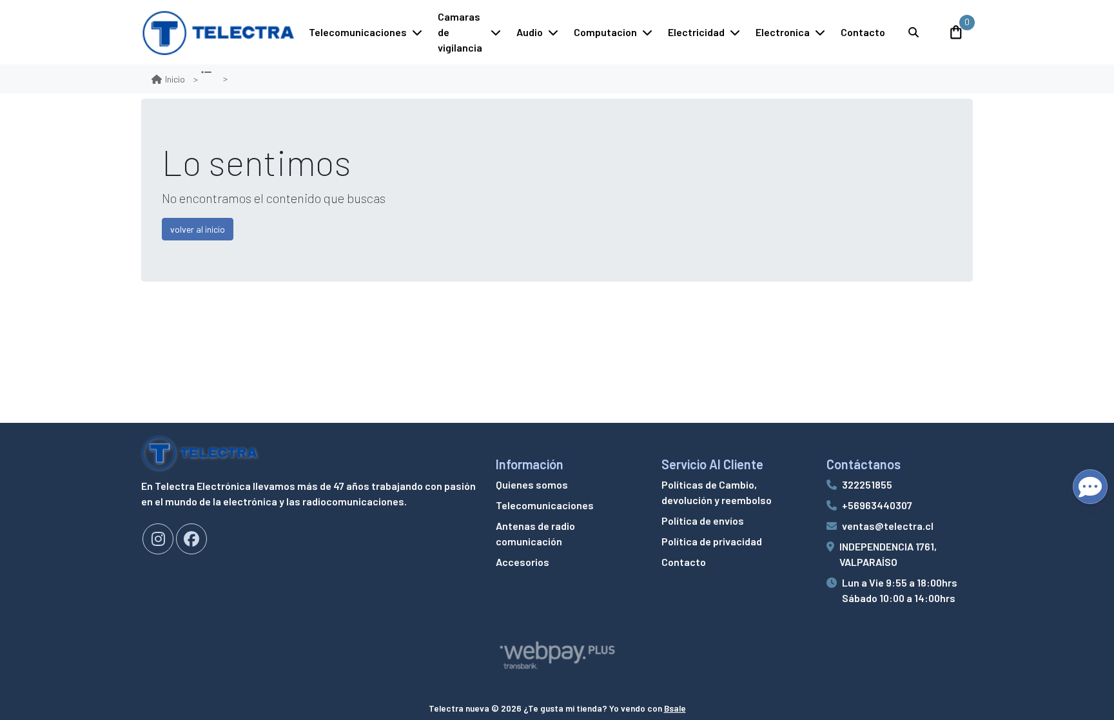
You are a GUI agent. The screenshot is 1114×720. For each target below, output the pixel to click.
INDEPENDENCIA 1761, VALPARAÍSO (888, 554)
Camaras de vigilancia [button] (460, 32)
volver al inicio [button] (197, 229)
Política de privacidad (711, 541)
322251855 (867, 484)
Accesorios (522, 562)
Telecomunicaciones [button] (358, 32)
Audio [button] (529, 32)
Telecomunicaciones (545, 505)
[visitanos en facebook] (191, 538)
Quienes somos (532, 484)
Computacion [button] (605, 32)
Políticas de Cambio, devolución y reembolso (716, 492)
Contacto (863, 32)
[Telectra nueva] (218, 32)
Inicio (175, 78)
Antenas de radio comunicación (535, 533)
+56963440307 (877, 505)
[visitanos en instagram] (157, 538)
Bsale (675, 708)
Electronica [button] (783, 32)
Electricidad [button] (696, 32)
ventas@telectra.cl (887, 526)
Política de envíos (702, 520)
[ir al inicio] (200, 452)
